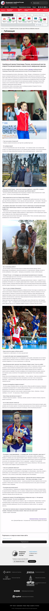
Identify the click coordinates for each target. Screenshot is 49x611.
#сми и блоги (12, 52)
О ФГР (11, 605)
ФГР (2, 7)
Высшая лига (20, 10)
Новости (7, 7)
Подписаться (24, 542)
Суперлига (3, 10)
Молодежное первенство (10, 10)
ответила (30, 69)
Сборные (24, 605)
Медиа (34, 7)
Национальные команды (25, 7)
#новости (6, 52)
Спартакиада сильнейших (7, 15)
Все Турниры (39, 24)
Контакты (31, 555)
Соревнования (13, 7)
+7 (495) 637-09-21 (33, 553)
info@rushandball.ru (33, 551)
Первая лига (38, 10)
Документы (32, 605)
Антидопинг (45, 10)
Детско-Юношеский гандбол (29, 10)
